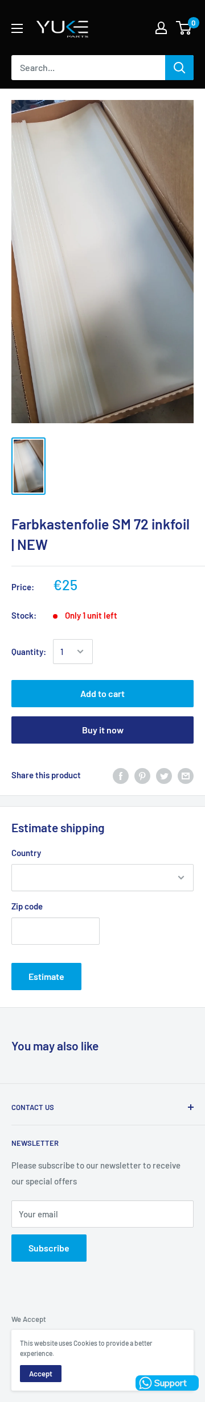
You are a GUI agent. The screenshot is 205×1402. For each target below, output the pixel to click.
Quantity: (28, 651)
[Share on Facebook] (121, 774)
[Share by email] (186, 774)
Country (26, 853)
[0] (184, 28)
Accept (40, 1373)
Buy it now (103, 729)
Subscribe (48, 1247)
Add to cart (102, 693)
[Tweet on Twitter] (164, 774)
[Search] (179, 67)
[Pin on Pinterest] (142, 774)
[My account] (161, 28)
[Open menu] (17, 28)
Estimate (46, 976)
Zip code (27, 906)
